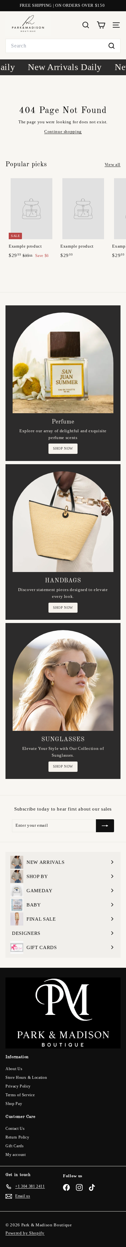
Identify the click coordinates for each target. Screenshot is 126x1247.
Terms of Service (20, 1095)
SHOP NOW (63, 448)
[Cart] (101, 25)
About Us (13, 1069)
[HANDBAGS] (63, 521)
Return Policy (17, 1137)
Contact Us (15, 1128)
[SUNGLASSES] (63, 680)
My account (15, 1154)
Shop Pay (13, 1103)
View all (113, 164)
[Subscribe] (105, 825)
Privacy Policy (18, 1086)
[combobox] (63, 46)
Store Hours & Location (26, 1077)
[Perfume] (63, 362)
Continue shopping (63, 131)
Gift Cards (14, 1146)
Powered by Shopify (25, 1233)
